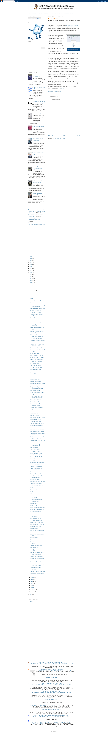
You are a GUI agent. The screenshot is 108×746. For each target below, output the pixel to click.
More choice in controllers (36, 562)
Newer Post (50, 135)
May (32, 583)
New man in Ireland (34, 415)
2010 (31, 289)
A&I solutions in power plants (37, 429)
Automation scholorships (36, 300)
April (32, 585)
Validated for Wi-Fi (34, 413)
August (32, 577)
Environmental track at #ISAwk (37, 308)
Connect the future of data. (38, 126)
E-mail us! (30, 601)
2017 (31, 274)
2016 (31, 276)
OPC (60, 91)
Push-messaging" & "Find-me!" (37, 524)
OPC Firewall (33, 487)
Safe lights (32, 539)
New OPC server (34, 318)
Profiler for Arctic (34, 528)
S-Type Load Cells (34, 363)
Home (64, 135)
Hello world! (34, 701)
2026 (31, 256)
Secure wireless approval (36, 338)
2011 (31, 287)
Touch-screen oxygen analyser (37, 423)
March (32, 587)
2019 (31, 270)
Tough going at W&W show (36, 485)
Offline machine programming (37, 509)
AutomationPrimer (52, 677)
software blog (52, 704)
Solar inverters (33, 503)
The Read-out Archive (57, 13)
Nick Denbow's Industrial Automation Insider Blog (51, 715)
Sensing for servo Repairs (36, 545)
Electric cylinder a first (35, 473)
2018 (31, 272)
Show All (77, 728)
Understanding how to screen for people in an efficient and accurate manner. (36, 224)
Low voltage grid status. (37, 113)
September (33, 297)
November (33, 293)
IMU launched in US (35, 447)
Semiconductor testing (35, 322)
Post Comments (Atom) (59, 138)
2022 (31, 264)
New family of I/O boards (36, 320)
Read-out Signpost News (43, 13)
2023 (31, 262)
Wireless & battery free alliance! (37, 571)
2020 (31, 268)
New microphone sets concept (37, 431)
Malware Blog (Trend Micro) (51, 709)
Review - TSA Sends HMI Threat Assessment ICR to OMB (54, 670)
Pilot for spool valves (35, 494)
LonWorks (50, 91)
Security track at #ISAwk (36, 367)
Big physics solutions (35, 379)
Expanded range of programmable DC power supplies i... (36, 549)
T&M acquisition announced (36, 298)
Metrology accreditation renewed (37, 507)
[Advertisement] (36, 60)
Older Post (77, 135)
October (33, 295)
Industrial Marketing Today (51, 691)
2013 (31, 283)
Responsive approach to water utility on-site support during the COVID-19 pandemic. (36, 211)
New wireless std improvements (37, 417)
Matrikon (56, 91)
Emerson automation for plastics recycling (45, 716)
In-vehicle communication (36, 411)
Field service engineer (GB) (36, 522)
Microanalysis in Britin (35, 526)
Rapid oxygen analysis (35, 373)
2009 (31, 594)
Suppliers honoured (34, 471)
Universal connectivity (35, 401)
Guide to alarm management (36, 556)
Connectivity (71, 90)
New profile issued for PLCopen (37, 481)
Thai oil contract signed (35, 365)
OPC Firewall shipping (35, 399)
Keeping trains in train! (35, 381)
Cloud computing (34, 537)
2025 (31, 258)
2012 (31, 285)
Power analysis (33, 505)
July (32, 579)
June (32, 581)
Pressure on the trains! (35, 489)
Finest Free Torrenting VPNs (39, 711)
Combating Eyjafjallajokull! (36, 466)
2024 (31, 260)
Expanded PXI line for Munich (37, 456)
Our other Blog (51, 721)
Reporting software (34, 479)
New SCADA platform (35, 390)
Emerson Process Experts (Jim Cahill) (52, 662)
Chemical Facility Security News (52, 669)
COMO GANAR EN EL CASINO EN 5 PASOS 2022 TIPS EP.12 (46, 705)
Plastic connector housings (36, 355)
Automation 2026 (35, 679)
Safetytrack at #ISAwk (35, 419)
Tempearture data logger (36, 421)
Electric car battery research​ (36, 377)
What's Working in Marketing (52, 683)
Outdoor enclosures (34, 353)
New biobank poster (34, 303)
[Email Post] (65, 88)
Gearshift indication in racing (36, 357)
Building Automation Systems (59, 90)
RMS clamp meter (34, 492)
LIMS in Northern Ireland (36, 375)
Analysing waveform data (36, 483)
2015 (31, 278)
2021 (31, 266)
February (33, 589)
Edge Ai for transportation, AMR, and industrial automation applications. (38, 168)
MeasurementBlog (51, 699)
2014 (31, 280)
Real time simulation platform (37, 347)
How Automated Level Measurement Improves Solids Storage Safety (51, 663)
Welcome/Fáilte (32, 13)
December (33, 291)
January (33, 591)
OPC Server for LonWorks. (72, 25)
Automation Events (68, 13)
